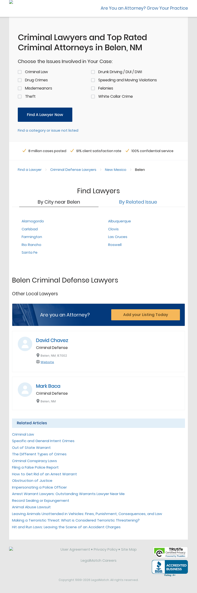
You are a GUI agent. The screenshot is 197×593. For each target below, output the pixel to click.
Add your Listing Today (145, 314)
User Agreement (75, 549)
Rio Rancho (31, 244)
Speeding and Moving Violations (127, 80)
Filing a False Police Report (35, 467)
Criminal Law (36, 72)
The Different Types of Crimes (39, 454)
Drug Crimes (36, 80)
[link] (31, 553)
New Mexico (115, 169)
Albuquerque (119, 221)
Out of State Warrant (31, 447)
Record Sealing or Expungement (40, 500)
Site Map (129, 549)
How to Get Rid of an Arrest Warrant (44, 474)
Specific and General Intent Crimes (43, 440)
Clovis (113, 229)
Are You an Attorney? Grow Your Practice (144, 8)
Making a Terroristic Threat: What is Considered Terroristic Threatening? (76, 520)
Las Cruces (117, 236)
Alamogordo (33, 221)
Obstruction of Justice (32, 480)
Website (47, 362)
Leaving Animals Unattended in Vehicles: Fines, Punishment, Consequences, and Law (87, 513)
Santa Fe (29, 252)
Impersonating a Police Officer (39, 487)
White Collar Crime (115, 96)
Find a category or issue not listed (48, 130)
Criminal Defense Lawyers (73, 169)
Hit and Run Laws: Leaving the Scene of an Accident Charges (66, 526)
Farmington (32, 236)
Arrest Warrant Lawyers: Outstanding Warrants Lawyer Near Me (68, 493)
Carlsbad (30, 229)
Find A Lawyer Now (45, 114)
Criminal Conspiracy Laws (34, 460)
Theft (30, 96)
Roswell (115, 244)
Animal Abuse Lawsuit (31, 506)
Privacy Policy (105, 549)
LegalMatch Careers (99, 560)
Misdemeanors (38, 88)
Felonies (105, 88)
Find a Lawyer (30, 169)
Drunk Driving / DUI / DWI (120, 72)
